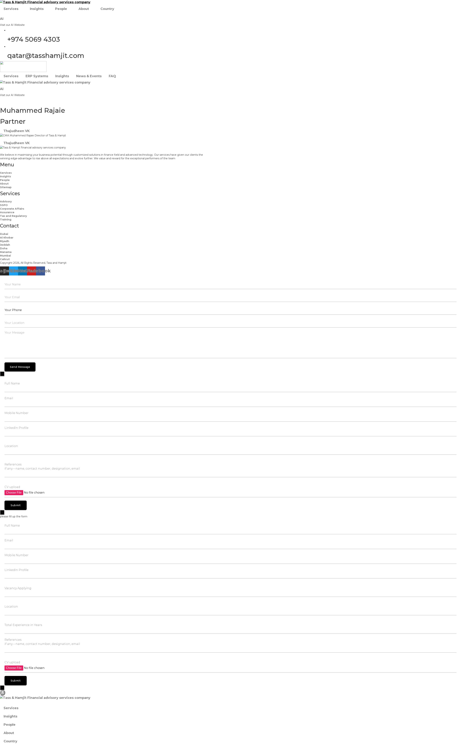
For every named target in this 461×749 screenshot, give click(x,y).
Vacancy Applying (18, 588)
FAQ (112, 76)
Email (9, 398)
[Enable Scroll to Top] (2, 693)
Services (11, 9)
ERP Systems (37, 76)
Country (107, 9)
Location (11, 446)
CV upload (12, 487)
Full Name (12, 383)
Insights (37, 9)
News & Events (89, 76)
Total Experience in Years (23, 625)
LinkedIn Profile (16, 428)
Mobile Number (16, 413)
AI (1, 19)
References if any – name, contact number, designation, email (42, 466)
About (84, 9)
